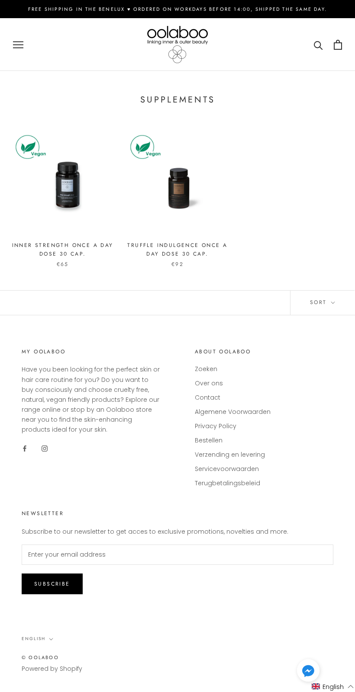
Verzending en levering (230, 454)
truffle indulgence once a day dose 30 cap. (177, 249)
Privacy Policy (215, 426)
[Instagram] (45, 448)
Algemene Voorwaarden (233, 411)
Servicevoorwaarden (227, 469)
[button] (308, 672)
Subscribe (52, 584)
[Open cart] (338, 45)
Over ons (209, 383)
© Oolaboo (40, 657)
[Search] (318, 44)
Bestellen (209, 440)
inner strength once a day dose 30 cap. (62, 249)
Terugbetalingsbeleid (227, 483)
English (33, 638)
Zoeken (206, 369)
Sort (319, 302)
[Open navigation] (18, 44)
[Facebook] (25, 448)
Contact (207, 397)
